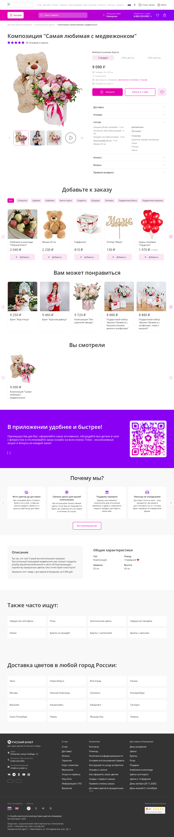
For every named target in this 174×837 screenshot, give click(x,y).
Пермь (53, 716)
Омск (12, 680)
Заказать (110, 91)
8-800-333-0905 (17, 761)
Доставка (47, 5)
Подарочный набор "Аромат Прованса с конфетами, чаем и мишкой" (149, 321)
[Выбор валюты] (134, 5)
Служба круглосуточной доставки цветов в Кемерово (36, 816)
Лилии (13, 632)
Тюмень (134, 716)
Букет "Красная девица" (54, 317)
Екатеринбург (137, 692)
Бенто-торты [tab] (66, 200)
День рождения (138, 746)
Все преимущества (87, 525)
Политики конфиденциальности (106, 755)
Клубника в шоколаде (141, 769)
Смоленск (95, 692)
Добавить (24, 257)
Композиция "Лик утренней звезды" (83, 318)
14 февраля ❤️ (131, 559)
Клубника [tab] (50, 200)
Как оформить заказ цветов (103, 774)
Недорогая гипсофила (21, 621)
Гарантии (64, 5)
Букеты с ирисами (139, 632)
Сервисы (120, 5)
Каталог (18, 15)
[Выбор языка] (129, 5)
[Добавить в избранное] (162, 92)
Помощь (111, 5)
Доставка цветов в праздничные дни (106, 790)
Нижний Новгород (60, 692)
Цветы (133, 751)
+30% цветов (127, 57)
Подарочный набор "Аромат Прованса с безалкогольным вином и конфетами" (117, 321)
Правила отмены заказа (101, 783)
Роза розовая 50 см (102, 140)
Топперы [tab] (109, 200)
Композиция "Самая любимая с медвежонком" (20, 392)
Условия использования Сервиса (106, 760)
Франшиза (67, 769)
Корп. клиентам (90, 5)
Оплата (55, 5)
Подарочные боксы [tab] (128, 200)
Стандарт (103, 57)
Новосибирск (57, 680)
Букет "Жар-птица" (19, 317)
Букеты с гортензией (101, 632)
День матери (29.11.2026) (143, 783)
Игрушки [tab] (95, 200)
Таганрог (135, 704)
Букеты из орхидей (60, 632)
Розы (52, 621)
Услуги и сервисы (71, 774)
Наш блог (67, 778)
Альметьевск (56, 704)
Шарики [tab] (36, 200)
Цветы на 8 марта (139, 774)
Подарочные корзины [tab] (152, 200)
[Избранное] (157, 15)
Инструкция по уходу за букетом (106, 765)
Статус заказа (148, 5)
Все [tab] (10, 200)
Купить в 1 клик (140, 91)
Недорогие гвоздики (141, 621)
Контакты (102, 5)
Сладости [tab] (81, 200)
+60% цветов (154, 57)
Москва (14, 692)
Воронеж (14, 704)
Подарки (134, 765)
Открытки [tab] (22, 200)
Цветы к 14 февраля (140, 778)
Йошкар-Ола (96, 716)
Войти (164, 5)
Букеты (133, 755)
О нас (39, 5)
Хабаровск (95, 704)
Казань (134, 680)
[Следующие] (82, 138)
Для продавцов (75, 5)
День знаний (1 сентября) (143, 788)
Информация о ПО (72, 783)
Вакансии (67, 788)
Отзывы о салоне (98, 769)
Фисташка (136, 131)
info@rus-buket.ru (18, 768)
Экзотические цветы (100, 621)
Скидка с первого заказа (102, 778)
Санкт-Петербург (18, 716)
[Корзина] (165, 15)
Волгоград (95, 680)
